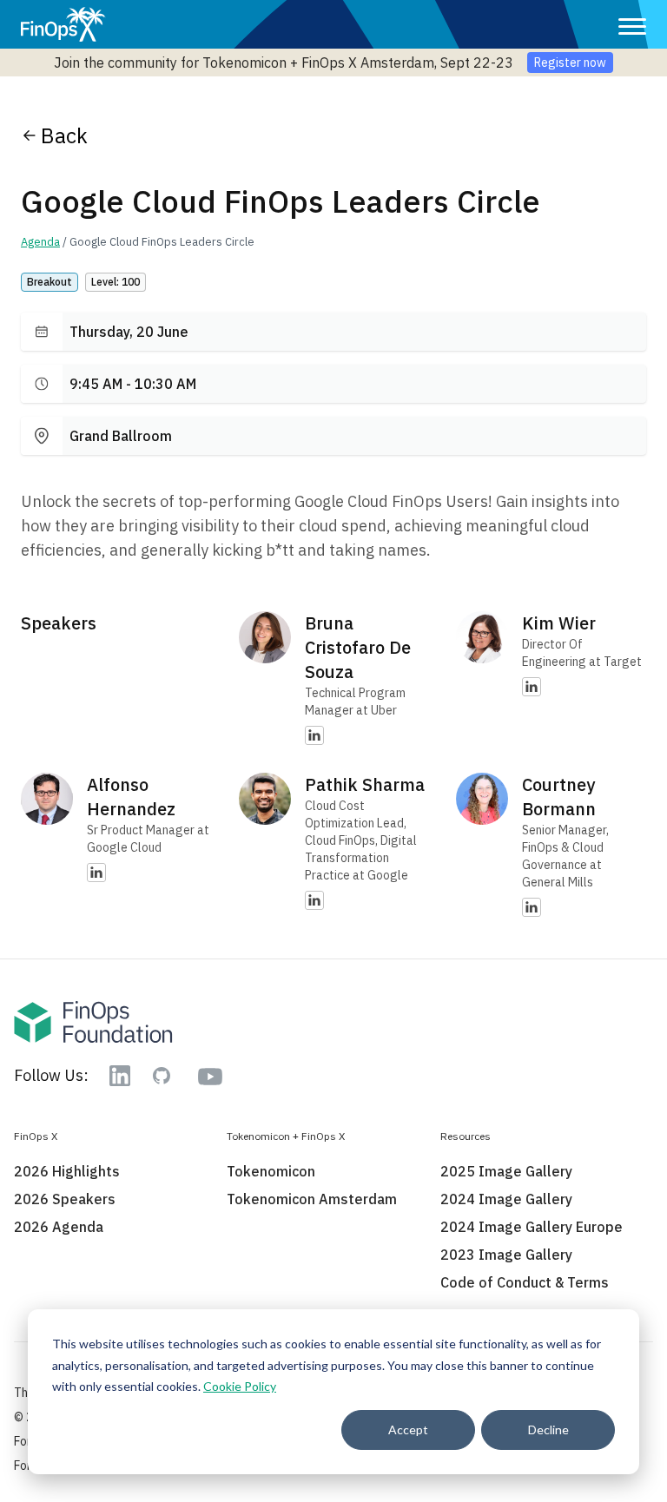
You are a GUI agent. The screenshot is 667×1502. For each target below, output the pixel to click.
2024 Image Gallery (506, 1199)
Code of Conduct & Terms (524, 1282)
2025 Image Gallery (506, 1171)
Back (64, 135)
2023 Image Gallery (506, 1254)
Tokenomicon (271, 1171)
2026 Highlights (67, 1171)
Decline (548, 1429)
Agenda (40, 241)
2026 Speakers (65, 1199)
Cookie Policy (239, 1386)
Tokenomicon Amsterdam (312, 1199)
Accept (408, 1429)
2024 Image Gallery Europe (531, 1226)
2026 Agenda (58, 1226)
